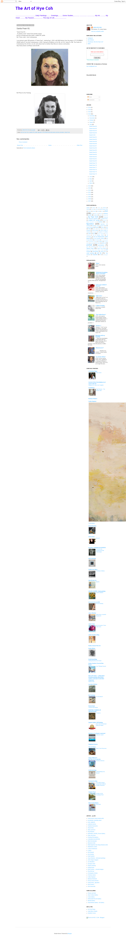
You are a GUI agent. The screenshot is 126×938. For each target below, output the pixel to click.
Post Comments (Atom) (29, 148)
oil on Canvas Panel (98, 235)
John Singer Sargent (93, 860)
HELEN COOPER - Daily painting (96, 591)
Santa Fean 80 (93, 161)
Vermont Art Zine (92, 781)
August (91, 122)
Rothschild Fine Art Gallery (94, 898)
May (90, 179)
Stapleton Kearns (93, 744)
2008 (89, 199)
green (94, 228)
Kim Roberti (91, 852)
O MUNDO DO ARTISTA (94, 839)
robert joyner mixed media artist (96, 818)
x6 (100, 254)
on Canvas (97, 239)
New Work (98, 804)
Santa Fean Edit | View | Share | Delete (95, 249)
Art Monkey (91, 387)
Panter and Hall (92, 893)
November (92, 118)
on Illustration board (92, 241)
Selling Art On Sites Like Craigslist (95, 385)
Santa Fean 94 (93, 130)
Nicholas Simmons (100, 760)
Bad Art (97, 581)
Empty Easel (91, 867)
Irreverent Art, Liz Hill (94, 602)
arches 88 (105, 215)
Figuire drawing (92, 865)
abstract (106, 213)
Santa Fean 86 (93, 148)
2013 (89, 188)
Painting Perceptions (93, 837)
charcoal (106, 217)
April (90, 181)
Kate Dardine (91, 856)
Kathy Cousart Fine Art (94, 645)
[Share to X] (45, 130)
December (92, 115)
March (91, 183)
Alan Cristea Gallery (93, 895)
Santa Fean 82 (93, 156)
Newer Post (20, 145)
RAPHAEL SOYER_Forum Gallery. (96, 833)
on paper (100, 241)
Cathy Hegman (92, 401)
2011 (89, 192)
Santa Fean (67, 132)
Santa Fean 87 (93, 146)
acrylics (95, 215)
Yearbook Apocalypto (93, 707)
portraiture (61, 132)
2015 (89, 114)
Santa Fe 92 (92, 135)
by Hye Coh (25, 132)
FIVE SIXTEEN (92, 558)
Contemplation (91, 523)
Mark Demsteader (92, 841)
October (91, 120)
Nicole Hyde (91, 706)
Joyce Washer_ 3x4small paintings (96, 858)
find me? (98, 538)
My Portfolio (91, 40)
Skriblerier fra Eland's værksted (96, 733)
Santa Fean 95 (93, 128)
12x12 (93, 207)
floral (96, 227)
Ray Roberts (91, 831)
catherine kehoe (92, 824)
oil (93, 233)
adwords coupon (100, 734)
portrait (57, 132)
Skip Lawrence (91, 829)
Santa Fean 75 (93, 171)
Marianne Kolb (91, 843)
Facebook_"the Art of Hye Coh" (95, 42)
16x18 (88, 209)
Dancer (104, 220)
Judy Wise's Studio (92, 911)
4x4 (98, 211)
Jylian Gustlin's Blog (93, 635)
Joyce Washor (92, 613)
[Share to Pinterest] (48, 130)
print (87, 246)
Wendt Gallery (91, 900)
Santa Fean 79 (93, 163)
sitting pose (103, 251)
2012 (89, 190)
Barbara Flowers (92, 398)
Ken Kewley (91, 854)
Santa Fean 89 (93, 141)
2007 (89, 201)
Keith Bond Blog (92, 659)
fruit (89, 228)
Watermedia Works (93, 803)
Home (49, 145)
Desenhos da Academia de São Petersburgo (100, 550)
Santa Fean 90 (93, 139)
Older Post (79, 145)
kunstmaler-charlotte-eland (94, 820)
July (90, 124)
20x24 (89, 211)
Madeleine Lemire (92, 846)
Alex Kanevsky (91, 886)
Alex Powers (91, 884)
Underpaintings (92, 770)
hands (99, 228)
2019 (89, 107)
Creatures (98, 713)
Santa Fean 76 (93, 169)
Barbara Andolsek (92, 878)
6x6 (22, 132)
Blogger (70, 933)
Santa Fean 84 (93, 152)
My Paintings (91, 695)
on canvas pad (104, 239)
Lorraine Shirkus (92, 684)
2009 (89, 196)
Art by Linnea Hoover (93, 880)
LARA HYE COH (97, 27)
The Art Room (92, 747)
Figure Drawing (90, 227)
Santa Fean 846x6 (101, 248)
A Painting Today (92, 371)
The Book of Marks (100, 570)
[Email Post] (38, 130)
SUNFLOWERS (99, 592)
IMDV (89, 43)
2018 (89, 109)
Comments (91, 100)
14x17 (99, 207)
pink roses (97, 243)
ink (103, 228)
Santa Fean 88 (93, 143)
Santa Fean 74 (93, 174)
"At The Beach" (99, 696)
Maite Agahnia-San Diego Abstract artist (98, 845)
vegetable (95, 254)
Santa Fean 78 (93, 165)
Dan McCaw (91, 871)
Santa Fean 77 (93, 167)
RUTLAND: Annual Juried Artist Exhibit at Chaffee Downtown (101, 784)
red (105, 246)
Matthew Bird (91, 681)
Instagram (90, 38)
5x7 (102, 211)
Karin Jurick (98, 372)
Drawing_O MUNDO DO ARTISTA (97, 547)
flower (102, 227)
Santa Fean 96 (93, 126)
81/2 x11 (96, 213)
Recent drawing (99, 603)
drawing (100, 222)
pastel (92, 243)
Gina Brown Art (92, 580)
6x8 (92, 213)
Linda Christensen (92, 848)
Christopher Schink (92, 873)
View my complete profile (97, 31)
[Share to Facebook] (47, 130)
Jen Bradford (91, 861)
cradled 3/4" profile (33, 132)
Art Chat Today (91, 909)
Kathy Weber (91, 648)
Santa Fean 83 (93, 154)
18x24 (96, 209)
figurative (40, 132)
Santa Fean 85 (93, 150)
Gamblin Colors (92, 913)
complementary (104, 218)
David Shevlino (92, 526)
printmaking (93, 246)
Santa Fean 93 (93, 132)
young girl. (105, 254)
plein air (104, 243)
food (107, 227)
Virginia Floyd (92, 792)
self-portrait (95, 251)
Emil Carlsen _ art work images (95, 869)
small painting (90, 253)
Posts (90, 97)
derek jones (91, 536)
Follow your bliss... (93, 569)
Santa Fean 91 (93, 137)
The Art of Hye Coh (34, 8)
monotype (94, 231)
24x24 (94, 211)
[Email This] (41, 130)
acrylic (90, 215)
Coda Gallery (91, 897)
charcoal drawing (92, 218)
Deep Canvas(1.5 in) (91, 221)
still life (99, 253)
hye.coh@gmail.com (92, 66)
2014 (89, 186)
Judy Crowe (91, 624)
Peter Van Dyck (92, 835)
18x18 (92, 209)
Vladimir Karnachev (93, 826)
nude (89, 233)
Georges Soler (91, 863)
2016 (89, 111)
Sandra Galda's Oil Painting (95, 722)
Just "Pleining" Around (101, 666)
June (90, 176)
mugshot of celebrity (103, 231)
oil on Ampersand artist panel (48, 132)
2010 (89, 194)
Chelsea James (92, 875)
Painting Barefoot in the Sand (94, 660)
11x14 (88, 207)
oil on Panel (100, 233)
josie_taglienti (91, 822)
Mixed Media (95, 230)
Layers (89, 850)
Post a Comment (23, 142)
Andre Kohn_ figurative (93, 882)
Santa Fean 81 (93, 158)
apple (100, 215)
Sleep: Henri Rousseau (101, 748)
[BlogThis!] (43, 130)
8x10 (101, 213)
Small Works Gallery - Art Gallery (96, 902)
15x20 (104, 207)
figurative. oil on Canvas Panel (99, 225)
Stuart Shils (91, 827)
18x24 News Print (104, 209)
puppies (100, 246)
